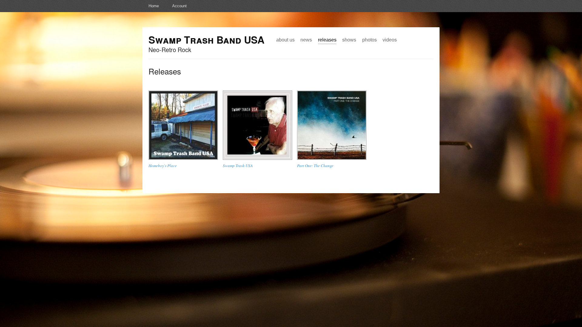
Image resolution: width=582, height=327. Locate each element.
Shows (349, 39)
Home (154, 6)
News (306, 39)
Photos (369, 39)
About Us (285, 39)
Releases (327, 39)
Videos (390, 39)
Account (179, 6)
